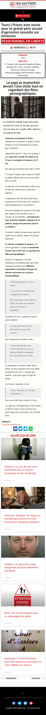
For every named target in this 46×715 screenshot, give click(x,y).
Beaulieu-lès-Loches (15, 67)
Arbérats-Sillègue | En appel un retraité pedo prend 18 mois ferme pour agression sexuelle (22, 519)
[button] (23, 12)
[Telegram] (25, 703)
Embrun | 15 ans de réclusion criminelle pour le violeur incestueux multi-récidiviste (20, 470)
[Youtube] (31, 703)
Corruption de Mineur (31, 67)
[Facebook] (14, 703)
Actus (23, 58)
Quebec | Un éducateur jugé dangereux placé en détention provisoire (21, 567)
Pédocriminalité (28, 73)
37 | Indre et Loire (11, 64)
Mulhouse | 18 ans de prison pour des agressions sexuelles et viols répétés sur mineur (22, 662)
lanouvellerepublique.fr (11, 424)
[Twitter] (19, 703)
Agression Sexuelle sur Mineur (30, 64)
